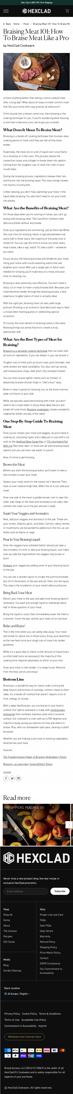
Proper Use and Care (51, 914)
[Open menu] (5, 11)
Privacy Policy (12, 1013)
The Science (10, 931)
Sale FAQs (45, 925)
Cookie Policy (29, 1013)
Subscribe (60, 891)
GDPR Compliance (50, 963)
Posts (26, 24)
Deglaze (7, 565)
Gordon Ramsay (12, 970)
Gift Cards (9, 942)
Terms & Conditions (50, 1013)
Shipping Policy (48, 947)
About (6, 925)
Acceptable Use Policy (33, 1020)
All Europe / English (18, 993)
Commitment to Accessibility (20, 1026)
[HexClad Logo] (37, 11)
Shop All (8, 914)
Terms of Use (11, 1020)
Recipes (7, 936)
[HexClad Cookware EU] (36, 858)
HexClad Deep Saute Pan (29, 441)
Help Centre (46, 931)
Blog (5, 965)
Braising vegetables (38, 409)
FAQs (43, 920)
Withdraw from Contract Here (24, 1036)
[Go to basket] (67, 11)
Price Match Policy (50, 952)
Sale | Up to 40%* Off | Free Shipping (36, 2)
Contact (44, 958)
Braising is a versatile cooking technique (25, 351)
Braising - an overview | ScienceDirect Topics (27, 764)
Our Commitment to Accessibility (51, 971)
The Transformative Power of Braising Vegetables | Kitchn (35, 757)
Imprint (42, 1026)
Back (8, 24)
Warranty (45, 936)
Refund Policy (47, 942)
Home (16, 24)
